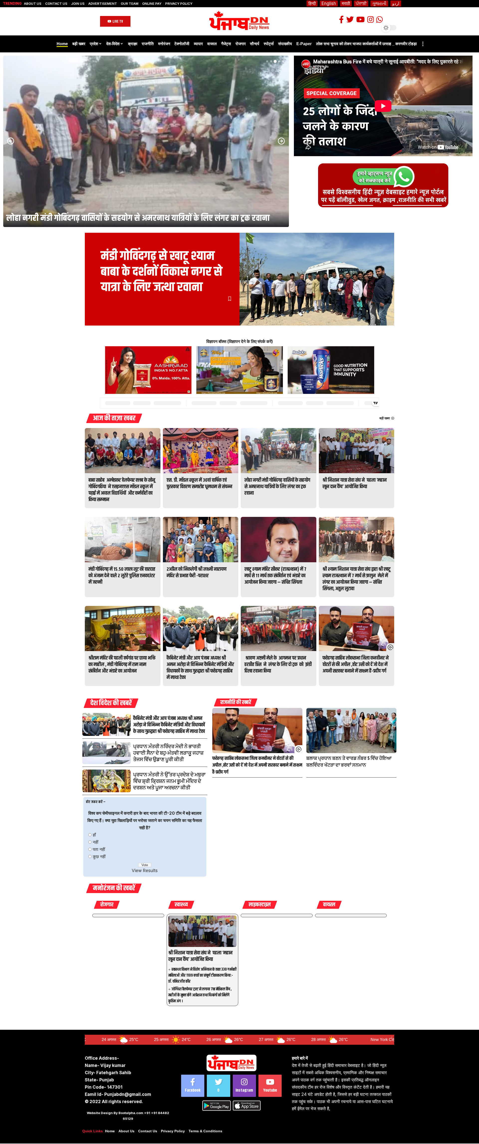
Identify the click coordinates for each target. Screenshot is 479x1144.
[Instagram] (244, 1085)
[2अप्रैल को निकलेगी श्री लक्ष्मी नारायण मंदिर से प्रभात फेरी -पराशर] (201, 539)
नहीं (95, 842)
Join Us (78, 3)
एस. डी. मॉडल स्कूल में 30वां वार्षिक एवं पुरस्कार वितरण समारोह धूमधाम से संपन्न (199, 483)
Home (110, 1131)
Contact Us (56, 3)
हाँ (94, 834)
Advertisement (102, 3)
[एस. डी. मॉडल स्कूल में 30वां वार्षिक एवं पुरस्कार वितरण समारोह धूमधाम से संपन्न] (201, 450)
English (329, 3)
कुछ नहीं (99, 856)
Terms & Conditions (205, 1131)
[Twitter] (218, 1085)
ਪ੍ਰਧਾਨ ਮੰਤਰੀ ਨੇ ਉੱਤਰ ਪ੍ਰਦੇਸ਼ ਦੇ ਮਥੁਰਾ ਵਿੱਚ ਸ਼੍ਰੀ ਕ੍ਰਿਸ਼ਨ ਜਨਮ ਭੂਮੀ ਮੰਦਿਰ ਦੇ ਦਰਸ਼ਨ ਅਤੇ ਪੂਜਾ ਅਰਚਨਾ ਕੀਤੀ (169, 781)
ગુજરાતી (379, 3)
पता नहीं (99, 849)
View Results (145, 870)
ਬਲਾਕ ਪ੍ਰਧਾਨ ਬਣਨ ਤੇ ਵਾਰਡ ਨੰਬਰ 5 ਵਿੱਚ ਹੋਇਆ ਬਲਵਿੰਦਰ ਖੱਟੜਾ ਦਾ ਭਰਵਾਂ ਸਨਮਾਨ (349, 762)
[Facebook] (193, 1085)
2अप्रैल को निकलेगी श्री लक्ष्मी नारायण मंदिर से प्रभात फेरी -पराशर (197, 573)
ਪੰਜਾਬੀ (361, 3)
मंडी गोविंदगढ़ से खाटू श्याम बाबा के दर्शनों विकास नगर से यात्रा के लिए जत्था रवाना (161, 271)
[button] (267, 61)
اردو (395, 3)
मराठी (346, 3)
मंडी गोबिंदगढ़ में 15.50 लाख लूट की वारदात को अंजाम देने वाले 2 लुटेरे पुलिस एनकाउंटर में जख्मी (122, 576)
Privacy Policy (178, 3)
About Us (32, 3)
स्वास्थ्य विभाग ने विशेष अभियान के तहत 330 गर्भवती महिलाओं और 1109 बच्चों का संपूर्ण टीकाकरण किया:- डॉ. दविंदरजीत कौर (202, 975)
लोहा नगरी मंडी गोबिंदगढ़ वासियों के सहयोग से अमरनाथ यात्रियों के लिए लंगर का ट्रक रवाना (277, 486)
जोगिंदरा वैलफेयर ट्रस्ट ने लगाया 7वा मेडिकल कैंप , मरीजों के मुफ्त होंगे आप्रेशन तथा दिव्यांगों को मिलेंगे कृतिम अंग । (200, 995)
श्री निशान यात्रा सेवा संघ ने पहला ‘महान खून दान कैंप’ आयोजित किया (108, 218)
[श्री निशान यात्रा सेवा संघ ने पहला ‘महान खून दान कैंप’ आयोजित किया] (146, 141)
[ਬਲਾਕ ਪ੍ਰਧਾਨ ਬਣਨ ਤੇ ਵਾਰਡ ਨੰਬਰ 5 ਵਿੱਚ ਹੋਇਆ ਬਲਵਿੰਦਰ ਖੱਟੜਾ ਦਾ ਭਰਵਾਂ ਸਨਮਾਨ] (351, 730)
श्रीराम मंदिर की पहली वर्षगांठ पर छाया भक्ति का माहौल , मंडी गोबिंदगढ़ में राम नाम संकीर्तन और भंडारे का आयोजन (122, 664)
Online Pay (151, 3)
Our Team (129, 3)
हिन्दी (312, 3)
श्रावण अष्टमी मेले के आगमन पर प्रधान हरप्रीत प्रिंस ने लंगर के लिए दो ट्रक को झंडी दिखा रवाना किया (278, 664)
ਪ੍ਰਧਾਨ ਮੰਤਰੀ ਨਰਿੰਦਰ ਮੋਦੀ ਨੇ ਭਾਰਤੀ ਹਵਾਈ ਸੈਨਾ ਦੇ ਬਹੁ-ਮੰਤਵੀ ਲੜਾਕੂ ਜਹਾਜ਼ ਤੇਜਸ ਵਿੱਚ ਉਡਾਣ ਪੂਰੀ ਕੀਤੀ (168, 753)
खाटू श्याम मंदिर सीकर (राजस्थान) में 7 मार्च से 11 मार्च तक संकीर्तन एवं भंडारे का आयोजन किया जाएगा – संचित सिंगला (275, 576)
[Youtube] (270, 1085)
